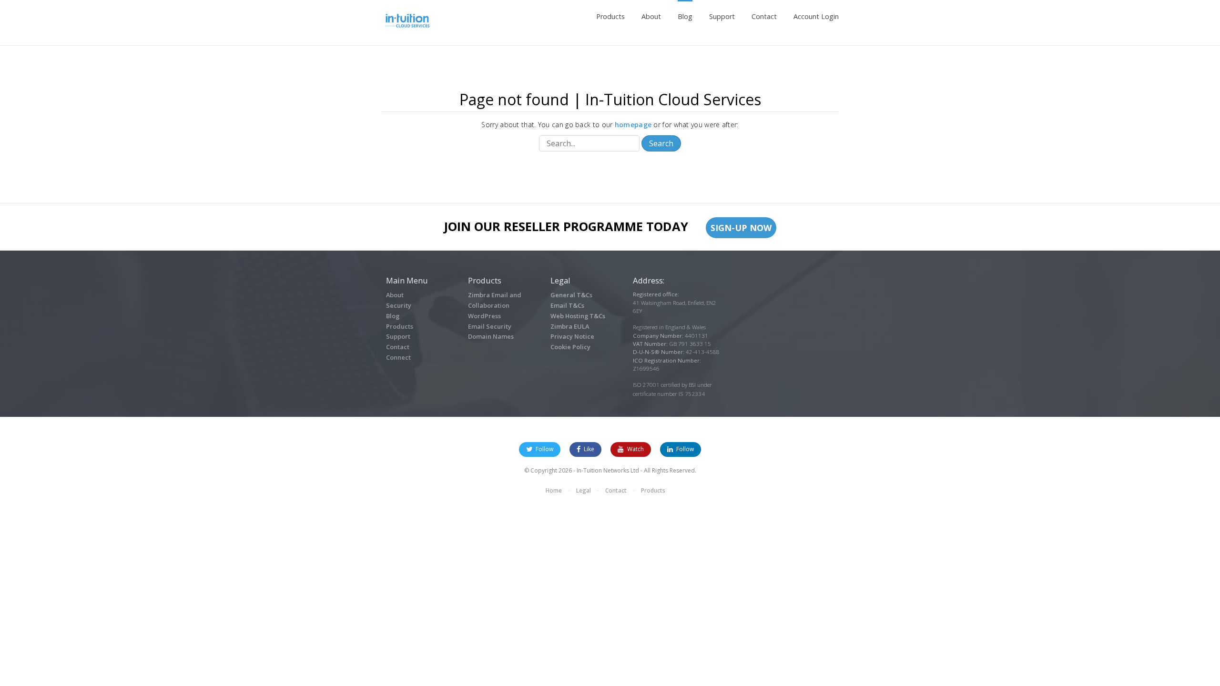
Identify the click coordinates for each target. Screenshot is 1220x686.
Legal (583, 490)
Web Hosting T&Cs (577, 316)
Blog (685, 16)
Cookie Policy (570, 347)
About (651, 16)
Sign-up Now (741, 227)
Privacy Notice (572, 336)
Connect (398, 357)
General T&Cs (571, 295)
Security (398, 305)
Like (588, 449)
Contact (764, 16)
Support (722, 16)
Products (610, 16)
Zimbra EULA (569, 326)
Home (554, 490)
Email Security (489, 326)
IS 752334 (692, 393)
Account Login (816, 16)
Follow (543, 449)
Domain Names (491, 336)
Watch (635, 449)
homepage (633, 124)
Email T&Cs (567, 305)
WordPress (484, 316)
